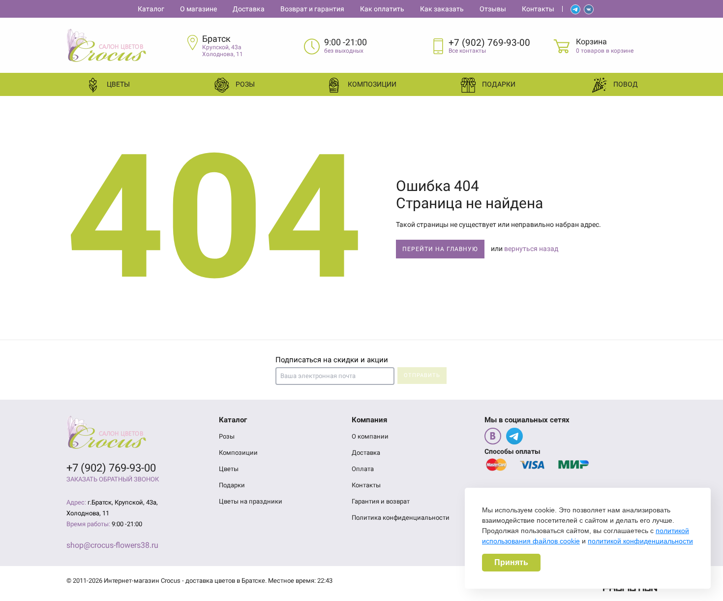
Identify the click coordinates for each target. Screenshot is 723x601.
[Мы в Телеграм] (514, 436)
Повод (625, 84)
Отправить (422, 375)
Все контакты (467, 50)
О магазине (198, 9)
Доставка (249, 9)
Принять (511, 562)
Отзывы (493, 9)
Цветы (117, 84)
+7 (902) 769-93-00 (489, 42)
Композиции (371, 84)
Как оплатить (382, 9)
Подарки (498, 84)
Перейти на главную (440, 249)
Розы (244, 84)
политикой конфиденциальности (640, 541)
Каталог (151, 9)
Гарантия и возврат (381, 501)
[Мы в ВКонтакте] (492, 436)
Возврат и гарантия (312, 9)
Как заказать (442, 9)
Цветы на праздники (250, 501)
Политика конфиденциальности (401, 517)
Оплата (363, 469)
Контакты (538, 9)
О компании (370, 436)
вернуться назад (531, 249)
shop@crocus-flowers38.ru (112, 545)
